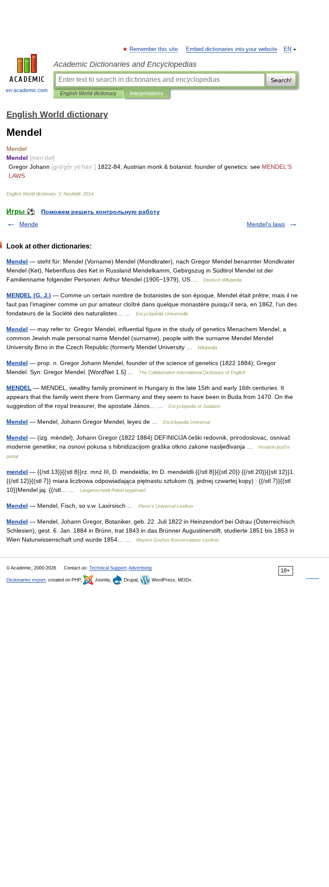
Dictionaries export (25, 579)
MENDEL (19, 387)
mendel (17, 471)
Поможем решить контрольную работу (100, 211)
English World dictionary (88, 93)
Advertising (140, 567)
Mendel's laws (266, 224)
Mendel (17, 261)
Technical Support (107, 567)
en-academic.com (27, 90)
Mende (28, 224)
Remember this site (154, 49)
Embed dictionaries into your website (231, 49)
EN (287, 49)
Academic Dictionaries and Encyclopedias (125, 64)
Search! (281, 80)
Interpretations (146, 93)
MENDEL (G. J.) (28, 295)
